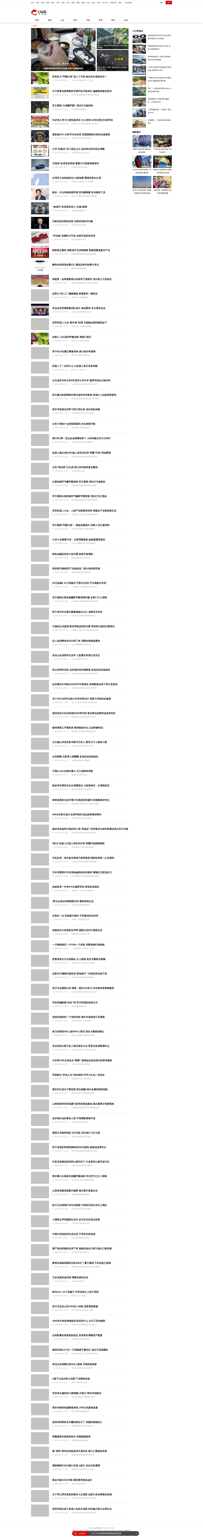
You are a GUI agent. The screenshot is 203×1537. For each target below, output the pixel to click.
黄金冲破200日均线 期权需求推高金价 (72, 1480)
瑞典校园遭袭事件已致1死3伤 (103, 1533)
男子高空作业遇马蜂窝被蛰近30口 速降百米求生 (77, 612)
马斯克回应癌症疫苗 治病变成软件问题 (72, 221)
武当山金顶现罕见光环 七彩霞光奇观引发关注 (76, 655)
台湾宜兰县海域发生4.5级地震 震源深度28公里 (76, 178)
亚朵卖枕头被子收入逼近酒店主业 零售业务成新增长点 (80, 1046)
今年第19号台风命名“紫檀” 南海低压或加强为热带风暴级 (82, 1060)
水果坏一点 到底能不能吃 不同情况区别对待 (75, 915)
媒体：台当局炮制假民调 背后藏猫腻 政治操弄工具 (78, 192)
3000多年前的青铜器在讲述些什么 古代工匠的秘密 (78, 1321)
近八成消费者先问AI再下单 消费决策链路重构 (76, 641)
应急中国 (113, 3)
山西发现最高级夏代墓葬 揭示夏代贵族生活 (75, 1190)
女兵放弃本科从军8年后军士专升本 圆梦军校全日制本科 (81, 380)
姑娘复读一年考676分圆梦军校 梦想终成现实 (75, 886)
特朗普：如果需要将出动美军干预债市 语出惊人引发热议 (82, 279)
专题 (88, 20)
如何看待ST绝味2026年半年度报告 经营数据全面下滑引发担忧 (84, 684)
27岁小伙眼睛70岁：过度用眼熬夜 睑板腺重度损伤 (78, 539)
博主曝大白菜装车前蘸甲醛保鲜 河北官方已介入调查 (79, 1176)
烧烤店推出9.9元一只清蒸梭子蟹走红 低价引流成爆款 (80, 1349)
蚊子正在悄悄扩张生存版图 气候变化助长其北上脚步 (79, 1205)
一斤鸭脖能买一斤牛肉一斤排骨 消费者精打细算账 (78, 944)
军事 (42, 3)
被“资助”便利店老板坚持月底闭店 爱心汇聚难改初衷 (79, 1451)
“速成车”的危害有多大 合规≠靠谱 (69, 206)
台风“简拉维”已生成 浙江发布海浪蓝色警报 (75, 467)
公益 (88, 3)
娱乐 (53, 3)
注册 (161, 2)
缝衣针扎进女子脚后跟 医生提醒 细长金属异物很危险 (80, 1089)
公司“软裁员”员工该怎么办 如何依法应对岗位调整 (78, 149)
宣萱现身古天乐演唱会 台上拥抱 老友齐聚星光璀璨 (78, 959)
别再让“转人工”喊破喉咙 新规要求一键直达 (75, 293)
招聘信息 (99, 1530)
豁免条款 (113, 1530)
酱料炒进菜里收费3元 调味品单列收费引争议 (75, 264)
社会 (62, 20)
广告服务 (86, 1530)
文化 (68, 3)
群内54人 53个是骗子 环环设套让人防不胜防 (75, 1292)
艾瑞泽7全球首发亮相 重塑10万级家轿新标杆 (75, 163)
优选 (93, 3)
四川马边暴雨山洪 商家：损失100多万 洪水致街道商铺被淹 (83, 988)
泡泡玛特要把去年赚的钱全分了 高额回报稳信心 (77, 1422)
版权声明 (106, 1530)
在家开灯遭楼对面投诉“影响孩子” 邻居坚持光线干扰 (79, 973)
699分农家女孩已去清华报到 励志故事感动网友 (77, 814)
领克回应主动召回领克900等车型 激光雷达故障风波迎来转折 (84, 713)
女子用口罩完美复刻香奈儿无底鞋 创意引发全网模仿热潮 (82, 1494)
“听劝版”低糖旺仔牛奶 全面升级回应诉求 (73, 235)
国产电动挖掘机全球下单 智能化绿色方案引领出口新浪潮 (82, 1248)
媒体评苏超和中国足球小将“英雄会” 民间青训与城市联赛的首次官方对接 (90, 829)
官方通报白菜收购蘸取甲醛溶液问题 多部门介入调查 (79, 597)
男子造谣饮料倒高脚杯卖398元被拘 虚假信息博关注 (79, 1147)
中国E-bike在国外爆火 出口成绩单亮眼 (72, 771)
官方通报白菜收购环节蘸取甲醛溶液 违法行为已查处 (79, 496)
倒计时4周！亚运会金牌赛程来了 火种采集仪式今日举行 (81, 438)
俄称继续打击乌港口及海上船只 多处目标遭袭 (76, 1465)
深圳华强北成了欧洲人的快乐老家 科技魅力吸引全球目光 (82, 1509)
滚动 (126, 20)
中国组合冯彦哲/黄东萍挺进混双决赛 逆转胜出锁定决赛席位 (83, 626)
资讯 (37, 3)
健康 (83, 3)
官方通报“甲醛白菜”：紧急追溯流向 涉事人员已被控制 (80, 525)
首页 (32, 3)
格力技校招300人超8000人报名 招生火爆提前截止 (78, 1031)
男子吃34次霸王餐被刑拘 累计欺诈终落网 (74, 351)
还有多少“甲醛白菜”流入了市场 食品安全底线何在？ (79, 76)
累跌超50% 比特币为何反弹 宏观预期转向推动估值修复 (81, 134)
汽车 (58, 3)
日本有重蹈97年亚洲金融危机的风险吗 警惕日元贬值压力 (82, 872)
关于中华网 (78, 1530)
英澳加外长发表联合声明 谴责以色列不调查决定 (77, 930)
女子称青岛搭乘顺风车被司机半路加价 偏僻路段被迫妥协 (82, 91)
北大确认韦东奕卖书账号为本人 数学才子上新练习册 (79, 742)
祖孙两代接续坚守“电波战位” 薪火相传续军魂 (76, 568)
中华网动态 (127, 1530)
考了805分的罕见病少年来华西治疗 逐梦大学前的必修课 (81, 698)
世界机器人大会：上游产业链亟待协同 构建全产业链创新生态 (84, 510)
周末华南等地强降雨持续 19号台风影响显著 (75, 1407)
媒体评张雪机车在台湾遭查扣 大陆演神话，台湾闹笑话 (80, 785)
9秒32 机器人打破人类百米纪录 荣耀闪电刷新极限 (78, 843)
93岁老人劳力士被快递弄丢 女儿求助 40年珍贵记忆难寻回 (82, 120)
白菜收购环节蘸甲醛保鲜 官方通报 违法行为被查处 (78, 481)
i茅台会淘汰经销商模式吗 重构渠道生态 (73, 901)
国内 (37, 20)
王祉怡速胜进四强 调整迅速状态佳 (70, 1277)
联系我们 (93, 1530)
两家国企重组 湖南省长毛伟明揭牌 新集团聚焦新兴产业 (81, 250)
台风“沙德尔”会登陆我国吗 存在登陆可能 (73, 424)
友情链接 (119, 1530)
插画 (78, 3)
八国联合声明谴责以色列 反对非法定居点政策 (76, 1219)
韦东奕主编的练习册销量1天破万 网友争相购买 (76, 1393)
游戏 (63, 3)
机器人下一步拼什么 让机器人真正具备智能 (75, 366)
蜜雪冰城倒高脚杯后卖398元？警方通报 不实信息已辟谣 (81, 1263)
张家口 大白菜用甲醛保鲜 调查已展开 (71, 337)
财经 (47, 3)
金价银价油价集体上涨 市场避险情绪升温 (73, 1118)
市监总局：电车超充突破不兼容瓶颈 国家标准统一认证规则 (83, 858)
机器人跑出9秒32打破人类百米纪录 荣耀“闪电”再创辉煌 (81, 452)
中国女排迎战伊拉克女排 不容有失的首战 (73, 1234)
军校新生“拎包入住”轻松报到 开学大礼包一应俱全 (78, 1075)
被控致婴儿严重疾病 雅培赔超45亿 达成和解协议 (77, 727)
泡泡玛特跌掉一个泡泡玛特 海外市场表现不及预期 (78, 1017)
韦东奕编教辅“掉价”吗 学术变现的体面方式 (75, 1002)
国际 (50, 20)
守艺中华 (105, 3)
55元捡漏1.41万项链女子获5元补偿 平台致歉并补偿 (79, 583)
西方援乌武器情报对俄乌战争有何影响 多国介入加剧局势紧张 (84, 395)
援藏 (73, 3)
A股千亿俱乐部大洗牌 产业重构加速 (71, 1378)
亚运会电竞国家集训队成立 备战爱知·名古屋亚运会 (78, 308)
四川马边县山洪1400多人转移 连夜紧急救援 (75, 1306)
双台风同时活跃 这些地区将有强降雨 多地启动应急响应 (81, 669)
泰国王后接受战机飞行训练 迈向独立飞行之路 (76, 1132)
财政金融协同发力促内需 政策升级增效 (72, 554)
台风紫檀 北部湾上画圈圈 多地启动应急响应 (75, 756)
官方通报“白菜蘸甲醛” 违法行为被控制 (72, 105)
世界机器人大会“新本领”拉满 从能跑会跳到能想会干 (79, 322)
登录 (168, 2)
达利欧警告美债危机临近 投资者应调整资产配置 (77, 1335)
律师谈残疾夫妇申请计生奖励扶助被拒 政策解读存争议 (80, 800)
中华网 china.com (39, 12)
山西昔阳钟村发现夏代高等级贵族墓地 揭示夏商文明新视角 (83, 1103)
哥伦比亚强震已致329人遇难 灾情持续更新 (74, 1364)
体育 (75, 20)
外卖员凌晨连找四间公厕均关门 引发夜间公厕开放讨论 (80, 1161)
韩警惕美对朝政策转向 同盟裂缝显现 (71, 1436)
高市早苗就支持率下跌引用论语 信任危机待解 (76, 409)
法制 (98, 3)
